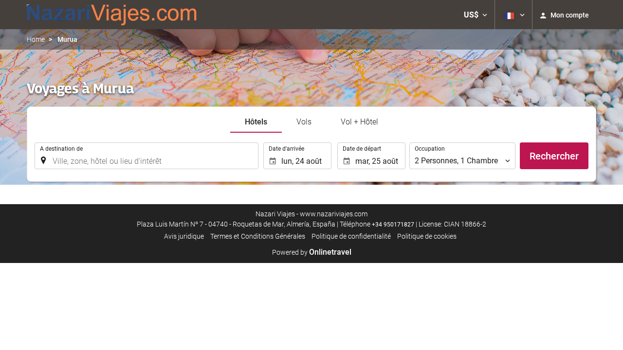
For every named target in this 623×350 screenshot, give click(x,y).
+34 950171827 (393, 224)
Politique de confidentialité (351, 236)
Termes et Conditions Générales (257, 236)
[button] (476, 14)
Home (36, 39)
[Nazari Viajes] (112, 14)
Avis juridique (184, 236)
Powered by (311, 252)
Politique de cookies (427, 236)
